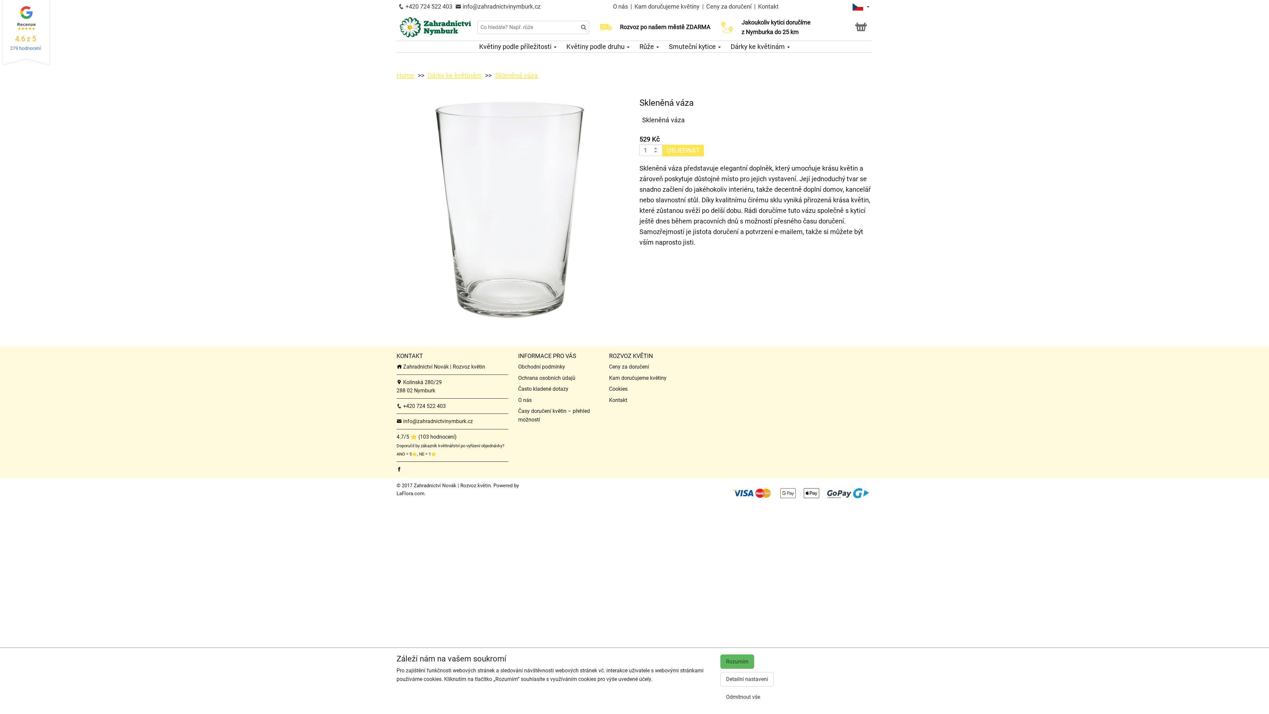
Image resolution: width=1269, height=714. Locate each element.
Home (405, 75)
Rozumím (737, 661)
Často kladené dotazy (543, 389)
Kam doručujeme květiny (667, 6)
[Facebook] (399, 469)
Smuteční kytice (693, 47)
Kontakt (768, 6)
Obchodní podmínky (541, 367)
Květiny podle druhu (596, 47)
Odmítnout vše (743, 697)
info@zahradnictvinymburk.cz (501, 6)
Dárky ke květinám (759, 47)
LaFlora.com (410, 493)
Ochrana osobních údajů (546, 378)
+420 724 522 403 (428, 6)
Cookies (618, 389)
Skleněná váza (516, 75)
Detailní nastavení (747, 679)
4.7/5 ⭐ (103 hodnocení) (427, 437)
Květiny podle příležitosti (516, 47)
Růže (647, 47)
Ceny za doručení (728, 6)
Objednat (683, 150)
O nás (621, 6)
